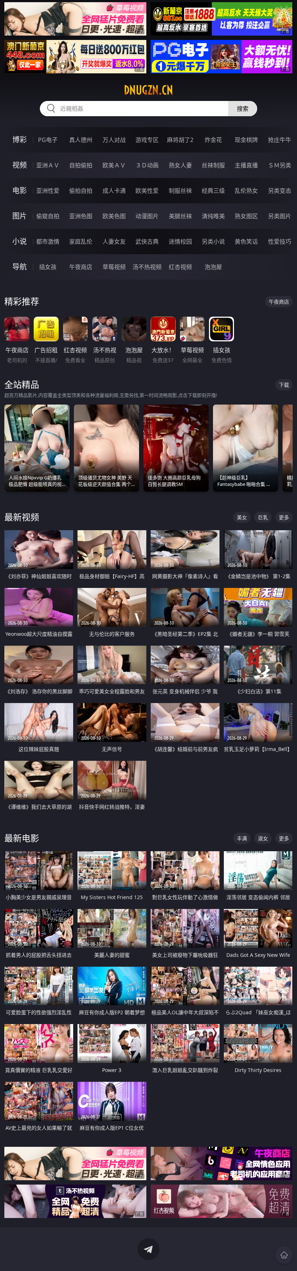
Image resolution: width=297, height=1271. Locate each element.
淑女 (263, 838)
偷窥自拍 (47, 216)
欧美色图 (114, 216)
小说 (19, 241)
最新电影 (21, 838)
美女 (242, 517)
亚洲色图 (80, 216)
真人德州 (80, 140)
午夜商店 (80, 267)
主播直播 (246, 165)
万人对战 (114, 140)
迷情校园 (180, 241)
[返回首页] (284, 1255)
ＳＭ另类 (279, 165)
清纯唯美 (213, 216)
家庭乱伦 (80, 241)
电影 (19, 190)
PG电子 (48, 140)
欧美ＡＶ (114, 165)
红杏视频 (180, 267)
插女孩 (48, 267)
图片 (19, 216)
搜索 (242, 109)
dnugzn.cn (148, 90)
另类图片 (279, 216)
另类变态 (279, 191)
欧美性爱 (147, 191)
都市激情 (47, 241)
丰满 (242, 838)
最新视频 (21, 517)
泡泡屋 (213, 267)
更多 (284, 517)
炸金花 (213, 140)
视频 (19, 165)
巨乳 (263, 517)
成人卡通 (114, 191)
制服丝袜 (180, 191)
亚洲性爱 (47, 191)
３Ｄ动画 (147, 165)
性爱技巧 (279, 241)
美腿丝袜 (180, 216)
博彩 (19, 140)
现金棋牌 (246, 140)
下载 (284, 384)
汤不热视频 (147, 267)
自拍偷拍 (80, 165)
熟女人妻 (180, 165)
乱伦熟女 (246, 191)
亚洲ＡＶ (47, 165)
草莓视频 (114, 267)
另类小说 (213, 241)
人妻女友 (114, 241)
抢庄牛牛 (279, 140)
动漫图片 (147, 216)
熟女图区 (246, 216)
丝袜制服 (213, 165)
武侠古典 (147, 241)
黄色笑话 (246, 241)
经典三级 (213, 191)
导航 (19, 267)
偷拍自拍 (80, 191)
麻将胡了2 (180, 140)
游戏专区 (147, 140)
